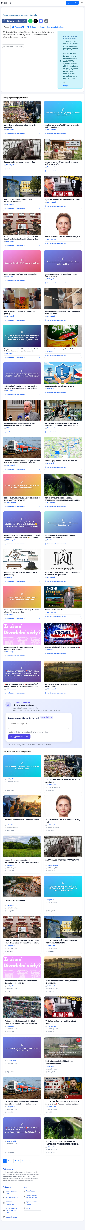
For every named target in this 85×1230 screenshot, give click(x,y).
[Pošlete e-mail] (41, 21)
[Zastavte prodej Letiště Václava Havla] (63, 378)
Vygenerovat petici (20, 737)
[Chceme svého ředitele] (63, 602)
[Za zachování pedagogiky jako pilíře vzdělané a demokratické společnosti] (63, 566)
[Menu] (82, 3)
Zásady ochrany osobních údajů (52, 27)
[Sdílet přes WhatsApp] (30, 21)
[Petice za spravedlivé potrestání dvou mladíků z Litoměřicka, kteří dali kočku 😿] (22, 528)
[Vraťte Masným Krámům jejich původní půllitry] (22, 305)
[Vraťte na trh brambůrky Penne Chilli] (63, 341)
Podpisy (18, 27)
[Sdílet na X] (35, 21)
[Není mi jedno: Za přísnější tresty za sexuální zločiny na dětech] (63, 118)
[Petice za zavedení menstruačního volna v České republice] (63, 267)
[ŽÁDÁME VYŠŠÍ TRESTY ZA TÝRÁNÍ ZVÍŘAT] (22, 155)
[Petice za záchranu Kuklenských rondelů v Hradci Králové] (63, 678)
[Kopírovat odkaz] (46, 21)
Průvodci (7, 1187)
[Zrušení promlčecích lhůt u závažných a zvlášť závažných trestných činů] (22, 603)
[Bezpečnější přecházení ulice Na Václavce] (63, 453)
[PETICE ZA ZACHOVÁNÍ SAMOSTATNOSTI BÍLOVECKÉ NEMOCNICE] (22, 193)
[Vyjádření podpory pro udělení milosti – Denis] (63, 192)
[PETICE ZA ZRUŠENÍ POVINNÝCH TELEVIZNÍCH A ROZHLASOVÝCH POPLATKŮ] (22, 491)
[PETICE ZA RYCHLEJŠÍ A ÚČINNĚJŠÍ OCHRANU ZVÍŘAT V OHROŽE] (63, 156)
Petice (6, 27)
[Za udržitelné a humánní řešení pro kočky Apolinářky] (22, 118)
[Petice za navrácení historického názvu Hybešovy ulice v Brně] (63, 528)
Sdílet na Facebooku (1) (16, 21)
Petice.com (6, 3)
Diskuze (32, 27)
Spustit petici (72, 3)
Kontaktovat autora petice (14, 46)
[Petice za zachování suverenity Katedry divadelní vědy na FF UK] (22, 640)
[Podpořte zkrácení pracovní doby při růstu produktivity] (22, 566)
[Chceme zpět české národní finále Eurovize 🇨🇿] (63, 639)
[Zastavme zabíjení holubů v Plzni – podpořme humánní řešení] (63, 305)
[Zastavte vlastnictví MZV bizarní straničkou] (22, 266)
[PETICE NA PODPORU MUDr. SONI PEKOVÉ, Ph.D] (63, 229)
